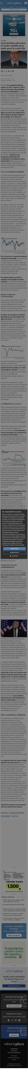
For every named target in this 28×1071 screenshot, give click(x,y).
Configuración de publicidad (8, 541)
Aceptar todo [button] (14, 548)
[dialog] (14, 534)
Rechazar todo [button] (14, 552)
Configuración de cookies (8, 545)
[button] (14, 556)
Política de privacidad (19, 545)
